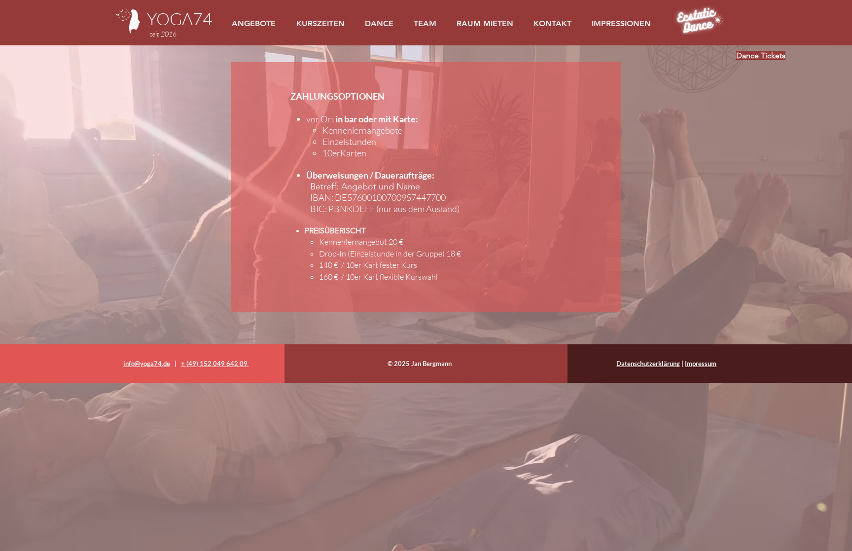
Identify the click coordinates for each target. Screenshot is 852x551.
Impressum (700, 363)
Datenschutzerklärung (648, 363)
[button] (381, 23)
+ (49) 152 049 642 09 (215, 363)
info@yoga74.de (146, 363)
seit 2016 (163, 34)
